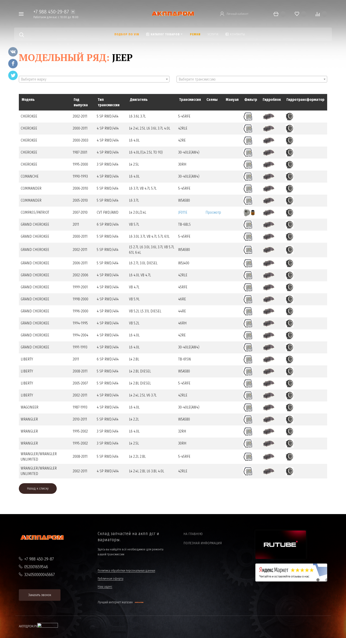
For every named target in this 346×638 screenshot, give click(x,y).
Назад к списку (37, 488)
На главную (193, 534)
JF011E (182, 212)
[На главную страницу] (173, 13)
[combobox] (94, 79)
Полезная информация (203, 543)
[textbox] (94, 79)
